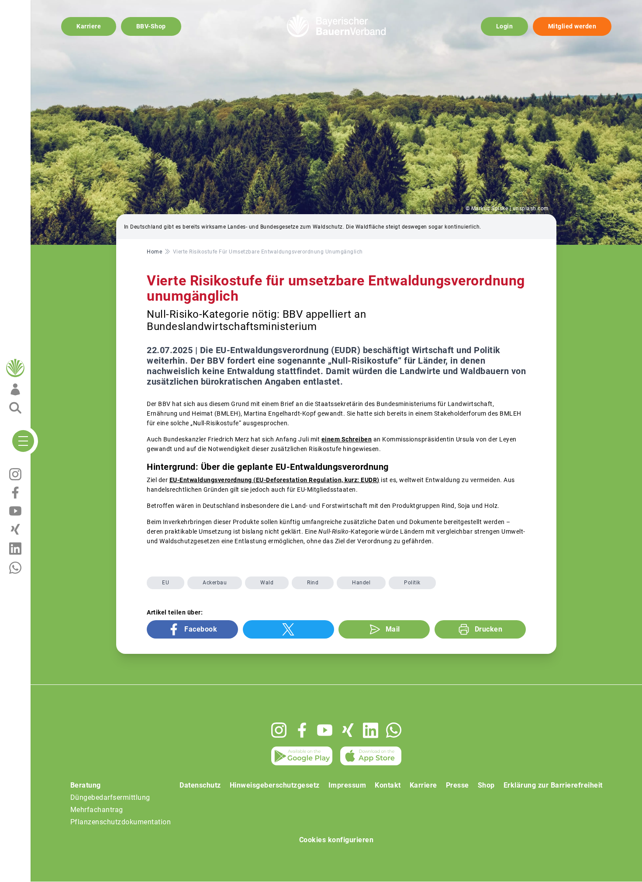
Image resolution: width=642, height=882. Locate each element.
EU (165, 583)
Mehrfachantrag (96, 810)
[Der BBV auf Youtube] (324, 730)
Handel (361, 583)
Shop (486, 785)
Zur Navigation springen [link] (37, 6)
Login (504, 26)
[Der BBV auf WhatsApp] (393, 730)
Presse (457, 785)
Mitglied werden (572, 26)
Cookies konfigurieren (336, 840)
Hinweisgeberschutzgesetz (275, 785)
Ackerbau (215, 583)
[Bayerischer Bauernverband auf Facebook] (302, 730)
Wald (266, 583)
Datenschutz (200, 785)
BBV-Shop (151, 26)
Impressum (347, 785)
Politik (412, 583)
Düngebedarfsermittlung (110, 797)
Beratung (85, 785)
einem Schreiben (346, 439)
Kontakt (388, 785)
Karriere (88, 26)
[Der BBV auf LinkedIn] (370, 730)
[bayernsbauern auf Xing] (348, 730)
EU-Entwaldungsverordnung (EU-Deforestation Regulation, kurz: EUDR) (274, 479)
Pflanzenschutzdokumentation (120, 822)
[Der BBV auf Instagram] (278, 730)
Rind (312, 583)
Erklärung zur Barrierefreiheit (553, 785)
